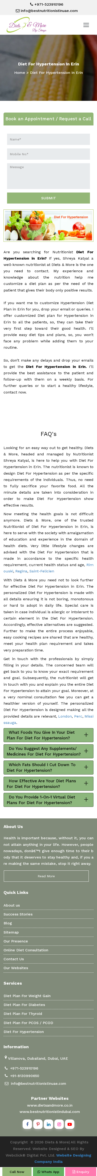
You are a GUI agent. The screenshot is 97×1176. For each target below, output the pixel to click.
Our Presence (16, 941)
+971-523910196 (48, 4)
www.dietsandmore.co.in (50, 1105)
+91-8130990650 (24, 1076)
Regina (21, 571)
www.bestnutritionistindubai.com (50, 1111)
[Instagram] (59, 1124)
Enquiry (82, 1172)
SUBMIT (48, 198)
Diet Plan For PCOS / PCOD (28, 1023)
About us (12, 905)
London (65, 716)
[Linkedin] (48, 1124)
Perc (78, 716)
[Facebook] (27, 1124)
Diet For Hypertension (24, 1031)
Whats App (49, 1172)
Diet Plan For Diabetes (24, 1004)
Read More (46, 876)
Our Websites (16, 968)
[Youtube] (69, 1124)
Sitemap (11, 932)
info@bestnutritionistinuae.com (49, 10)
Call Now (17, 1172)
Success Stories (18, 914)
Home (19, 72)
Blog (8, 923)
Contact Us (14, 959)
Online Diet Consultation (26, 950)
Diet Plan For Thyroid (23, 1013)
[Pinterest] (38, 1124)
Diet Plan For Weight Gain (27, 996)
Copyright (19, 1142)
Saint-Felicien (41, 571)
